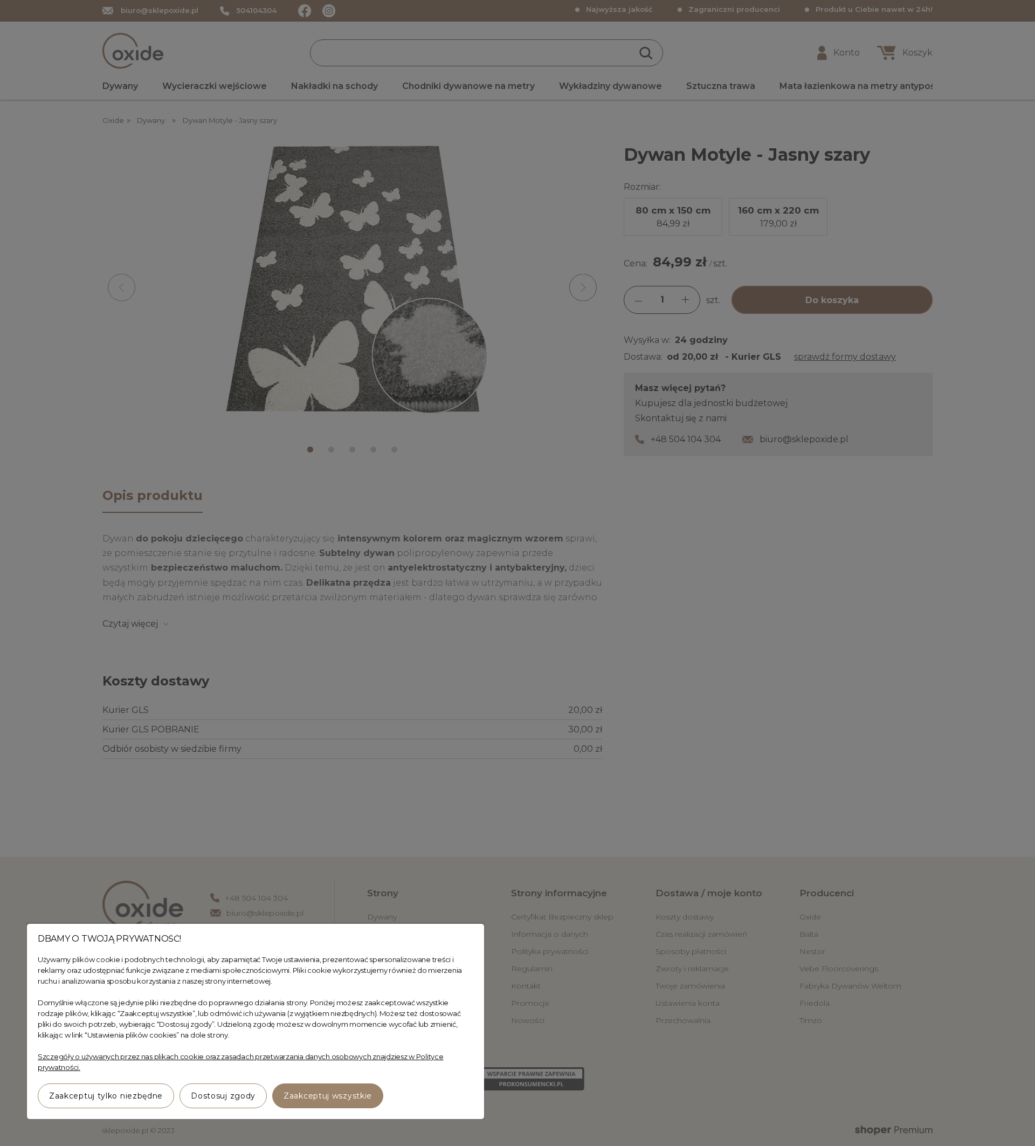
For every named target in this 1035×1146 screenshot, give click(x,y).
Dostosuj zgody (223, 1096)
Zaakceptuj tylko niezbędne (106, 1096)
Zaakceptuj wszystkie (328, 1096)
